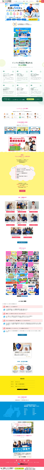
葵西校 (25, 414)
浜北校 (25, 413)
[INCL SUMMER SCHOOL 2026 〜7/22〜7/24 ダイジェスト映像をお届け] (22, 267)
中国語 (37, 117)
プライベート (15, 117)
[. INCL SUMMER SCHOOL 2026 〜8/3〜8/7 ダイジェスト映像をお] (22, 256)
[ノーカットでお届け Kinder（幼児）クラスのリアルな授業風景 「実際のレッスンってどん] (33, 267)
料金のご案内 (26, 462)
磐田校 (25, 412)
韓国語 (30, 117)
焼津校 (34, 414)
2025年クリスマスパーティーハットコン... (18, 386)
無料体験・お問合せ (19, 468)
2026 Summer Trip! (15, 381)
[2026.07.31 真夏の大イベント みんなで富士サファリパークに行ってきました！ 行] (33, 256)
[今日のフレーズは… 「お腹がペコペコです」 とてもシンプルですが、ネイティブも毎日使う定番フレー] (11, 289)
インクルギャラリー (31, 1)
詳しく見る (22, 190)
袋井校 (34, 408)
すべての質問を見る (22, 334)
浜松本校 (25, 408)
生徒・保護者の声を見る (22, 242)
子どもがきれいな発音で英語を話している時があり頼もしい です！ (22, 210)
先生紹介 (27, 1)
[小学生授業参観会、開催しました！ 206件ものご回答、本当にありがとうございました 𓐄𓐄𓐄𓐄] (22, 289)
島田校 (25, 411)
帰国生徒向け (23, 117)
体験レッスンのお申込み (36, 462)
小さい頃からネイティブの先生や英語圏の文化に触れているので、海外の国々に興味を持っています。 (22, 223)
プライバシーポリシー (31, 462)
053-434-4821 (30, 469)
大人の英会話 (7, 117)
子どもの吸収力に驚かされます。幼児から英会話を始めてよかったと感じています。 (10, 210)
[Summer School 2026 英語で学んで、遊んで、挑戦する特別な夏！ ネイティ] (22, 278)
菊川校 (34, 411)
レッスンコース (20, 1)
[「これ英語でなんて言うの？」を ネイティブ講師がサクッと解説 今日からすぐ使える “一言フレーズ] (33, 289)
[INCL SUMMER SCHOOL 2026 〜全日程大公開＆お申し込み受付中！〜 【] (11, 278)
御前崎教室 (34, 413)
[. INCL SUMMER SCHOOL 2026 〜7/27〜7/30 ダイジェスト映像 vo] (11, 267)
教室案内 (24, 1)
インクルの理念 (15, 1)
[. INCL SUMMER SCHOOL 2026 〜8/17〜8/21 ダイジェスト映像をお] (11, 256)
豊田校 (34, 412)
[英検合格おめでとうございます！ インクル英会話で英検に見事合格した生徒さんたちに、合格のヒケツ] (33, 278)
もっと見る (22, 389)
